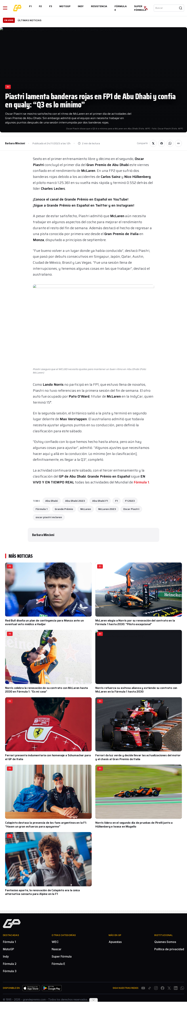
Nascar (56, 949)
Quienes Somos (165, 942)
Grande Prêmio (64, 509)
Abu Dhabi (51, 501)
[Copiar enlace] (178, 143)
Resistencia (99, 6)
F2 (40, 6)
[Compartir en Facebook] (161, 143)
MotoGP (64, 6)
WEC (55, 942)
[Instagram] (156, 988)
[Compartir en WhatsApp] (170, 143)
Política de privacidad (169, 949)
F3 (50, 6)
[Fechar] (93, 1000)
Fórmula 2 (9, 964)
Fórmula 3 (9, 971)
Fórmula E (121, 8)
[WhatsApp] (182, 988)
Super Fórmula (140, 8)
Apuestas (115, 942)
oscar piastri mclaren (49, 517)
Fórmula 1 (141, 482)
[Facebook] (162, 988)
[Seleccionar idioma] (146, 8)
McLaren (85, 509)
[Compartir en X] (153, 143)
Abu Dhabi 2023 (75, 501)
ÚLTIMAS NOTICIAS (29, 20)
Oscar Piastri (131, 509)
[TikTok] (149, 988)
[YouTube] (143, 988)
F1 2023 (130, 501)
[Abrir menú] (5, 8)
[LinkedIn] (176, 988)
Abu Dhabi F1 (100, 501)
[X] (169, 988)
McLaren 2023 (107, 509)
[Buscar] (180, 8)
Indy (81, 6)
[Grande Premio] (17, 8)
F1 (30, 6)
